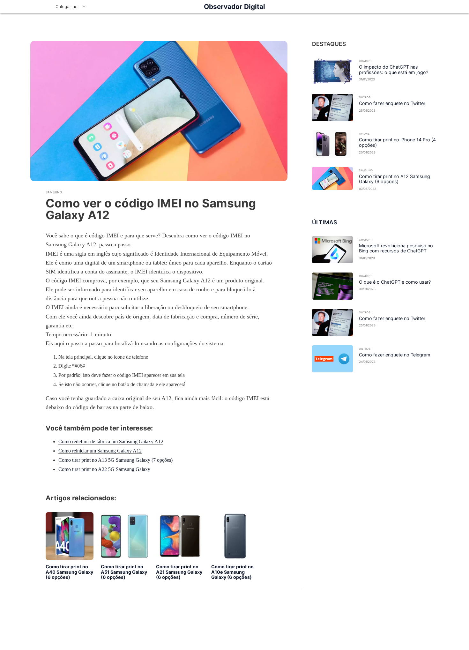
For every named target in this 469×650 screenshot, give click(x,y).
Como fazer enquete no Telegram (394, 354)
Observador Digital (234, 7)
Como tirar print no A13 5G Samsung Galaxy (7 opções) (115, 460)
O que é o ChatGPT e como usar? (395, 282)
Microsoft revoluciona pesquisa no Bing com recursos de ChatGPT (396, 248)
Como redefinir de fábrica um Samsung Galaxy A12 (110, 441)
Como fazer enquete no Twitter (392, 103)
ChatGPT (365, 61)
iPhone (364, 133)
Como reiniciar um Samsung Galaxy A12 (100, 450)
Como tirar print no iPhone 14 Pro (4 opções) (397, 142)
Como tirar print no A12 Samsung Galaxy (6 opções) (394, 179)
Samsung (54, 192)
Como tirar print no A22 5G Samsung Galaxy (104, 469)
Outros (364, 97)
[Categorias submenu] (84, 6)
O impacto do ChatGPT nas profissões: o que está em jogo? (393, 69)
